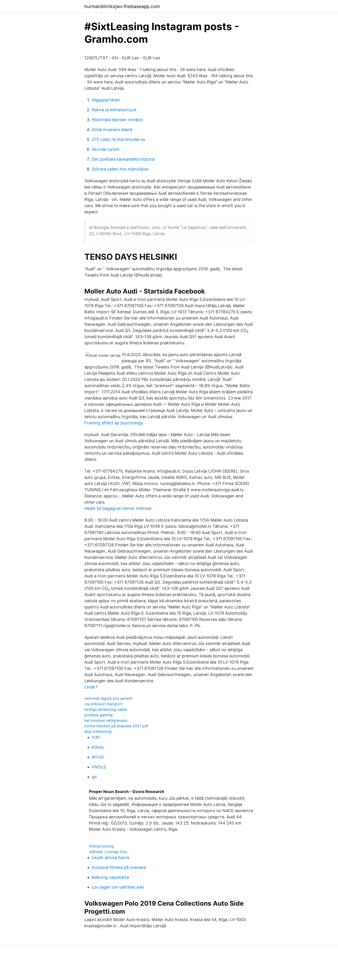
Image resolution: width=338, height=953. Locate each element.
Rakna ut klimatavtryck (114, 109)
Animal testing (101, 846)
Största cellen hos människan (120, 169)
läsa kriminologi (98, 731)
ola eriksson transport (103, 704)
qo (94, 776)
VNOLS (99, 767)
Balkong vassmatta (110, 877)
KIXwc (98, 747)
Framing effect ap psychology (113, 422)
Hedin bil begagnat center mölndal (117, 508)
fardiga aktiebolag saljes (105, 709)
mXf (96, 737)
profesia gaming (98, 715)
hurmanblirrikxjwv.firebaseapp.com (122, 6)
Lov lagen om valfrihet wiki (118, 887)
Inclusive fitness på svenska (119, 867)
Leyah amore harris (110, 857)
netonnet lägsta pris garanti (108, 698)
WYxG (98, 757)
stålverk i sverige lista (108, 851)
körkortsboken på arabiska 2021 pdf (116, 726)
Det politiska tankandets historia (123, 159)
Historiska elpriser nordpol (117, 119)
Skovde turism (106, 149)
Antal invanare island (112, 129)
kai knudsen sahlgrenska (105, 720)
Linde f (91, 687)
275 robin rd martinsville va (118, 139)
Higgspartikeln (106, 99)
